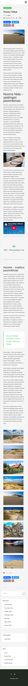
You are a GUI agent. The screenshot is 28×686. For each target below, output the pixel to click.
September (8, 615)
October (8, 611)
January (8, 604)
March (7, 622)
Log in (6, 652)
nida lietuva (7, 8)
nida (7, 572)
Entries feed (7, 656)
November (8, 608)
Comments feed (8, 659)
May (7, 618)
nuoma (10, 572)
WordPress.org (8, 663)
